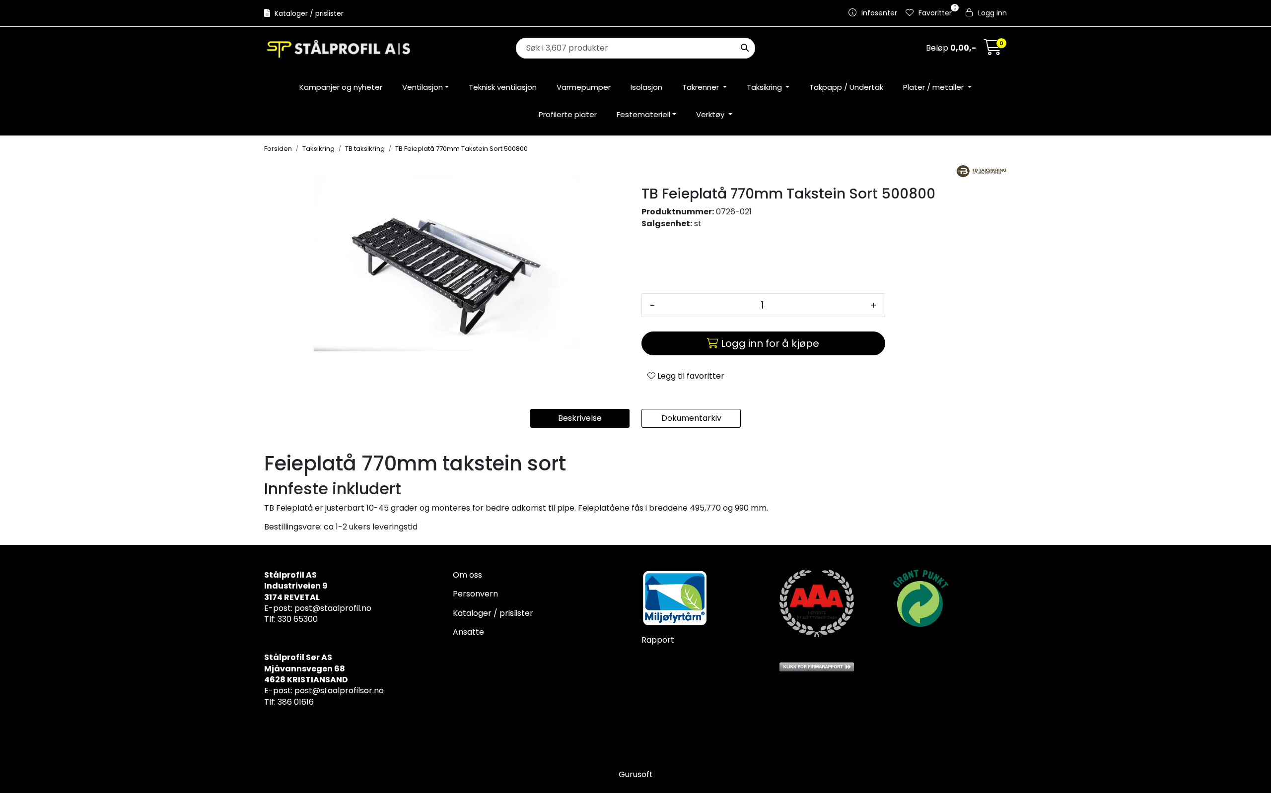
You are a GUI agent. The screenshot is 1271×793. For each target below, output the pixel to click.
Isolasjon (646, 87)
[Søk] (745, 48)
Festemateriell (643, 114)
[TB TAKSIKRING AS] (981, 171)
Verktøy (711, 114)
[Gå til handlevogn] (993, 50)
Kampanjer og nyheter (340, 87)
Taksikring (765, 87)
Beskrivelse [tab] (580, 418)
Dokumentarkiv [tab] (691, 418)
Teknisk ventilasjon (503, 87)
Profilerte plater (568, 114)
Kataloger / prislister (308, 13)
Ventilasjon (422, 87)
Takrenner (701, 87)
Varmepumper (584, 87)
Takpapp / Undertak (846, 87)
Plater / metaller (934, 87)
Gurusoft (636, 774)
